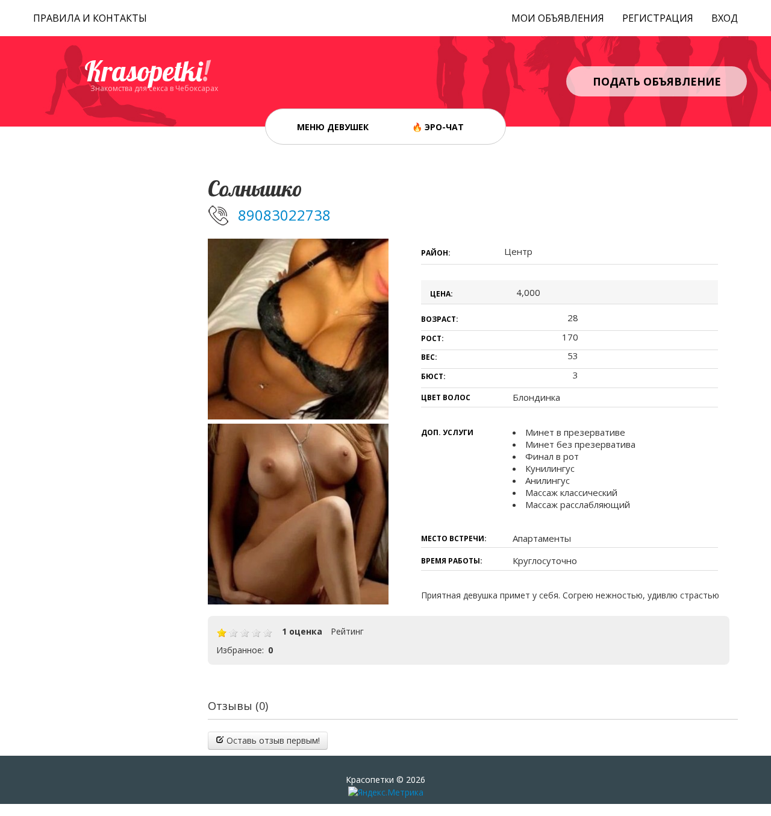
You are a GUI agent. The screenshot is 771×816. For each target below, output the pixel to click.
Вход (724, 18)
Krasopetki (146, 71)
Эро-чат (444, 127)
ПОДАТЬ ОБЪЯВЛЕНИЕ (657, 81)
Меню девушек (333, 127)
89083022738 (284, 215)
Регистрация (657, 18)
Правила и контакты (90, 18)
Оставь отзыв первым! (272, 740)
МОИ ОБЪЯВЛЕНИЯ (557, 18)
